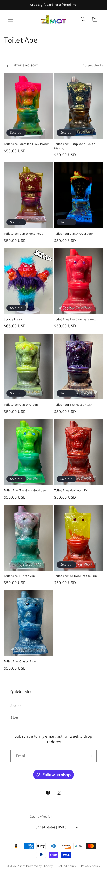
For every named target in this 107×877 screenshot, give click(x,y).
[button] (10, 19)
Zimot (21, 866)
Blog (14, 717)
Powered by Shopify (39, 866)
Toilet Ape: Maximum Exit (71, 490)
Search (16, 705)
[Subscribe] (90, 756)
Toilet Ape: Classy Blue (20, 661)
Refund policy (67, 866)
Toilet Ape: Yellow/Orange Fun (75, 576)
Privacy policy (90, 866)
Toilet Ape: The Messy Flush (73, 404)
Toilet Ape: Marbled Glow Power (26, 144)
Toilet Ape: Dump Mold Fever (24, 233)
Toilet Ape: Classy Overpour (73, 233)
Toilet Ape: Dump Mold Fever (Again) (74, 146)
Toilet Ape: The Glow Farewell (75, 319)
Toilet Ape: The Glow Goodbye (25, 490)
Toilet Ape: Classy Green (21, 404)
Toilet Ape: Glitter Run (19, 576)
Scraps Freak (13, 319)
